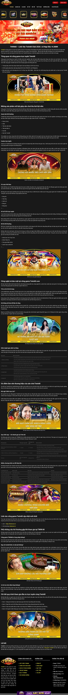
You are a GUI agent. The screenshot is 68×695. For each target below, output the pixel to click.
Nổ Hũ (33, 7)
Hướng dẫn (46, 7)
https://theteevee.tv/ (58, 677)
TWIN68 (12, 7)
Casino (24, 7)
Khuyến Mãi (55, 7)
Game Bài (17, 7)
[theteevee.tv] (9, 2)
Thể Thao (39, 7)
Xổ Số (28, 7)
